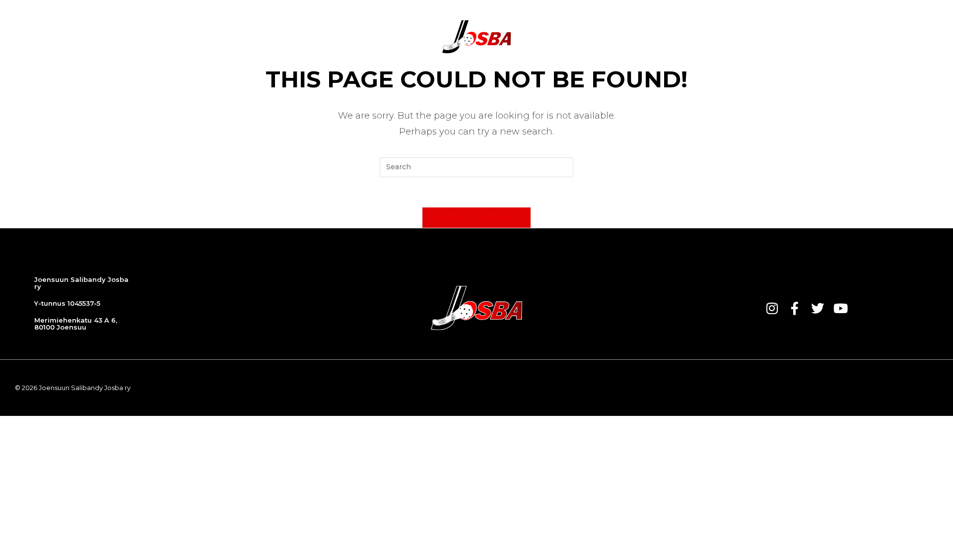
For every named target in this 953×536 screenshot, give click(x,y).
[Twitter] (817, 308)
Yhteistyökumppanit (641, 36)
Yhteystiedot (729, 36)
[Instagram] (771, 308)
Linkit (783, 36)
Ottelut (327, 36)
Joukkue (376, 36)
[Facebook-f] (794, 308)
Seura (571, 36)
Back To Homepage (476, 217)
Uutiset (280, 36)
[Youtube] (840, 308)
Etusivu (235, 36)
